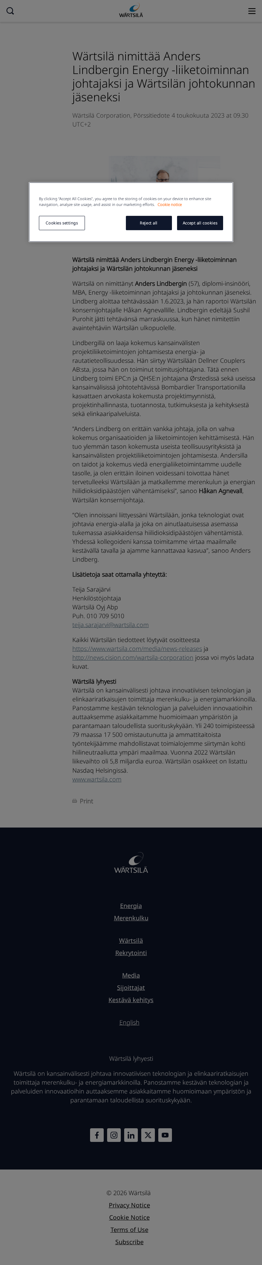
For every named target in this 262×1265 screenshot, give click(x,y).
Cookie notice (170, 204)
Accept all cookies (200, 222)
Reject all (149, 222)
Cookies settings (62, 222)
